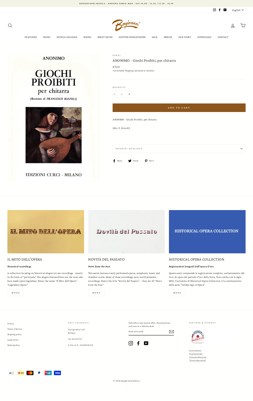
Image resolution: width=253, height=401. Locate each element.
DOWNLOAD (204, 36)
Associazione (195, 350)
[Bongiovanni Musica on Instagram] (131, 343)
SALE (154, 36)
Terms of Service (14, 329)
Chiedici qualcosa (129, 148)
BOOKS (87, 36)
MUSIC (47, 36)
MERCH (168, 36)
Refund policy (13, 345)
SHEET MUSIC (105, 36)
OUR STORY (184, 36)
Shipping (129, 70)
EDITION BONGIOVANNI (132, 36)
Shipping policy (14, 334)
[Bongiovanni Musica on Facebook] (138, 343)
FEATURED (31, 36)
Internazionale (195, 354)
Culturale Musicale (197, 357)
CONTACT (223, 36)
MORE (96, 292)
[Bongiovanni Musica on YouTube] (146, 343)
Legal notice (13, 339)
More (16, 292)
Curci (117, 55)
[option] (126, 3)
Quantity (119, 87)
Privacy (10, 323)
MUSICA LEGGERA (67, 36)
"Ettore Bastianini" (198, 360)
